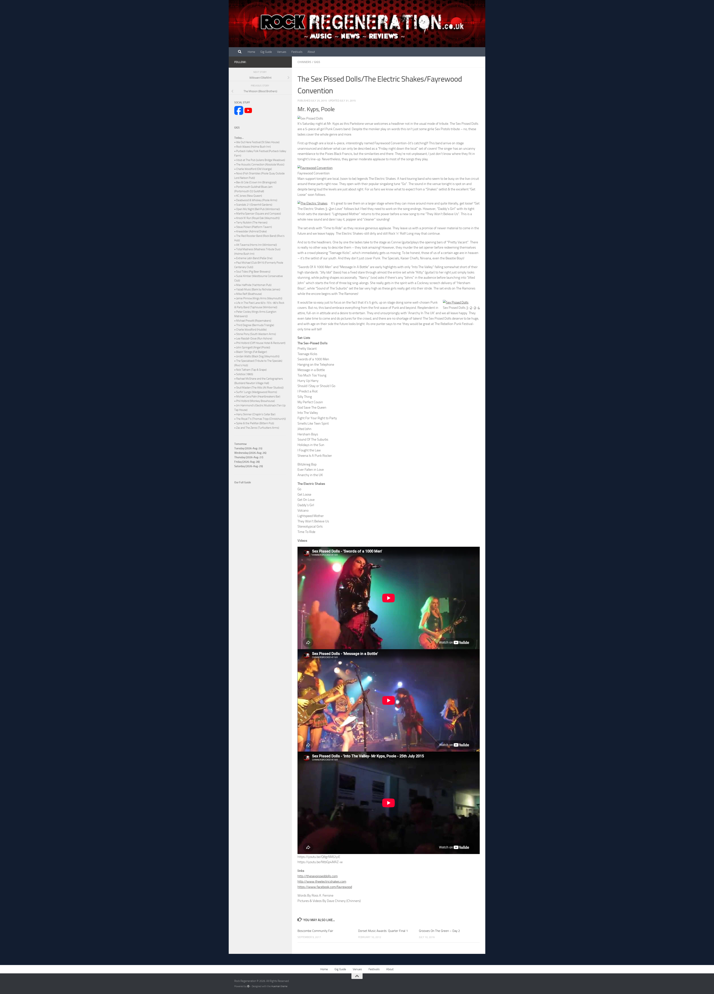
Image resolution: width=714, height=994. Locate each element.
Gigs (317, 62)
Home (251, 52)
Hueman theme (279, 986)
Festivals (296, 52)
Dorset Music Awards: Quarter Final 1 (383, 931)
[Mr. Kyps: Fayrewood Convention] (315, 168)
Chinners (304, 62)
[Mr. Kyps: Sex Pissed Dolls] (455, 302)
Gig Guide (266, 52)
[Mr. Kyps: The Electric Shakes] (312, 203)
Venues (281, 52)
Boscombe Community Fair (315, 931)
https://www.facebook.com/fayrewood (325, 887)
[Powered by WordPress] (248, 986)
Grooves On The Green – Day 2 (439, 931)
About (311, 52)
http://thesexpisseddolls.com (318, 876)
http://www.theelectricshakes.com (322, 881)
